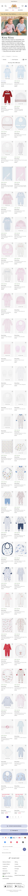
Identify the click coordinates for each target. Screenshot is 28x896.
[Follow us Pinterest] (17, 842)
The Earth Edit (15, 858)
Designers (20, 10)
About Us (5, 868)
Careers (16, 864)
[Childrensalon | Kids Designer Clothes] (14, 5)
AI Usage (17, 868)
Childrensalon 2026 (16, 890)
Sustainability (6, 878)
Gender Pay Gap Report (6, 873)
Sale (13, 10)
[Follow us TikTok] (23, 842)
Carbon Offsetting (7, 876)
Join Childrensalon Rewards (14, 834)
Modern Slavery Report (20, 875)
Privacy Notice (18, 866)
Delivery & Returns (7, 862)
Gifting (16, 862)
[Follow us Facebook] (5, 842)
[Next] (21, 817)
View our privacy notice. (6, 852)
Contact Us (5, 866)
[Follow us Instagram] (11, 842)
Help (16, 873)
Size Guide (5, 871)
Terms (16, 871)
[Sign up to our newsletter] (24, 849)
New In (6, 10)
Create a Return (6, 864)
